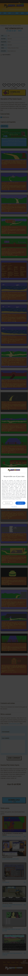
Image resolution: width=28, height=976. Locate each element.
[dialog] (14, 488)
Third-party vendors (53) (15, 489)
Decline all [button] (7, 503)
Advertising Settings (7, 497)
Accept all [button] (20, 503)
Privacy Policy (18, 498)
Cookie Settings (11, 498)
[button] (14, 507)
